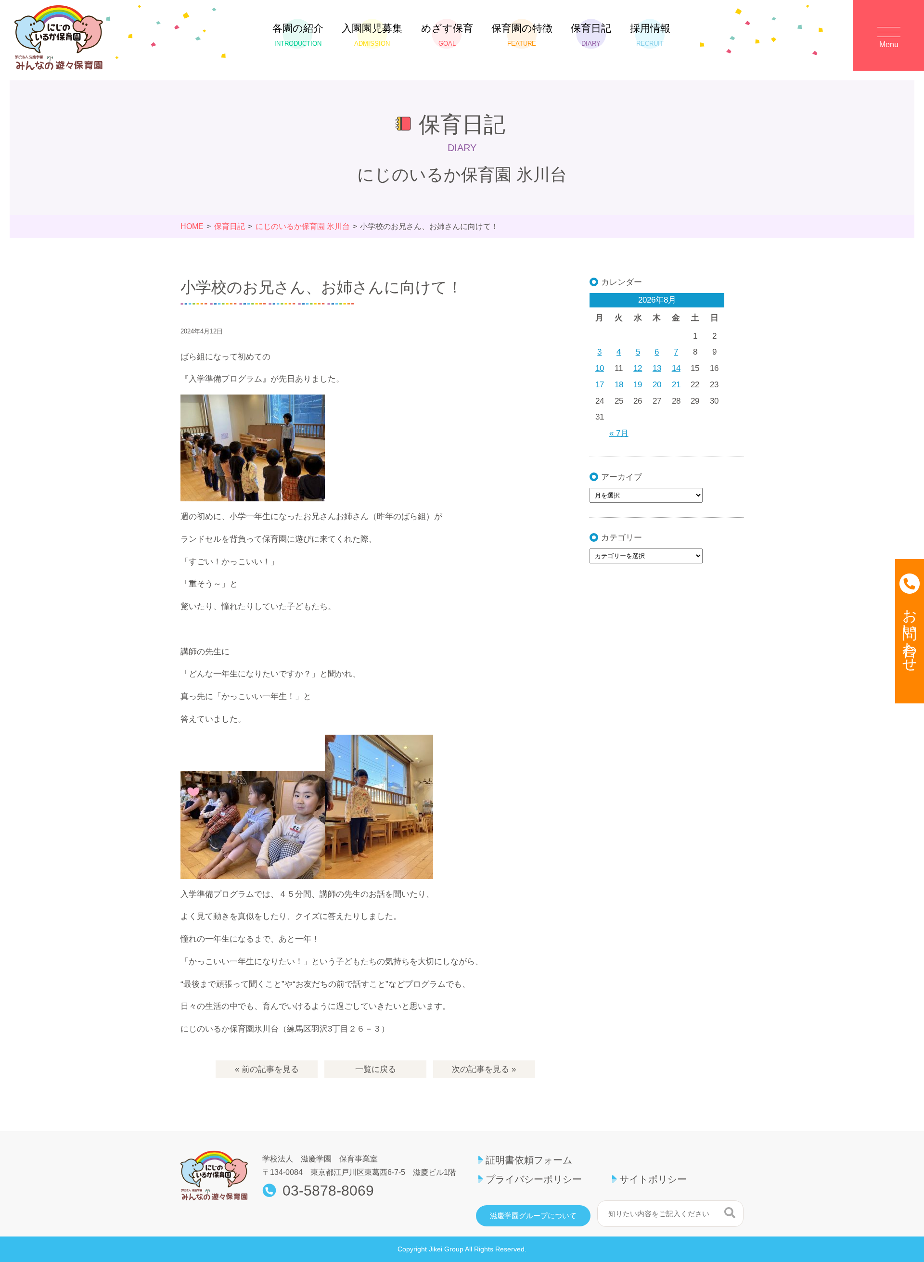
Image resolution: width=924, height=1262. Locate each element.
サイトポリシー (653, 1179)
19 (637, 384)
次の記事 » (484, 1069)
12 (637, 368)
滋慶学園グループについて (533, 1216)
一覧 (375, 1069)
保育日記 (591, 35)
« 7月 (619, 433)
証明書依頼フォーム (529, 1160)
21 (676, 384)
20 (657, 384)
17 (599, 384)
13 (657, 368)
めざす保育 (447, 35)
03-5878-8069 (328, 1191)
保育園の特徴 (521, 35)
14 (676, 368)
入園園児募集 (372, 35)
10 (599, 368)
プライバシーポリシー (534, 1179)
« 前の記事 (267, 1069)
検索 (729, 1212)
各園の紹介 (297, 35)
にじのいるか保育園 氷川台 (303, 226)
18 (619, 384)
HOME (192, 226)
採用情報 (650, 35)
